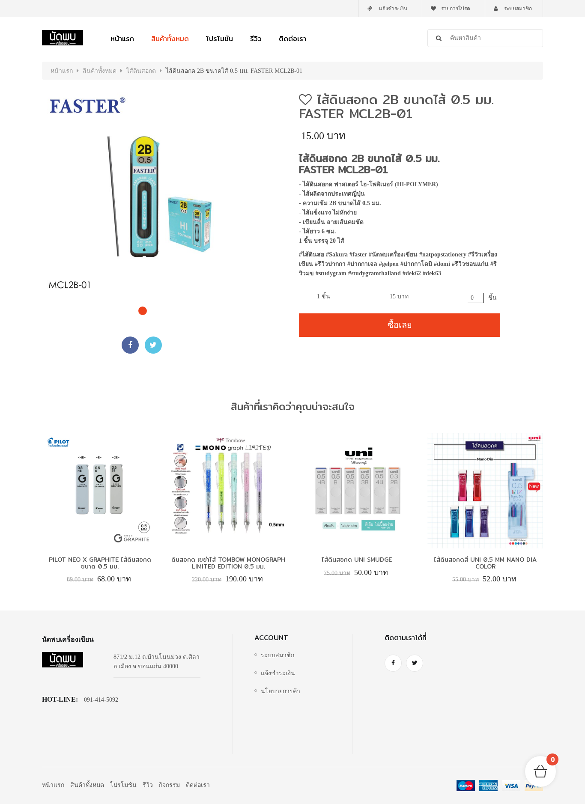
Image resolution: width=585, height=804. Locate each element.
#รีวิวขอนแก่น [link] (470, 264)
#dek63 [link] (433, 273)
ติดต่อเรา (292, 38)
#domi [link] (442, 264)
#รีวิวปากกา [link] (330, 264)
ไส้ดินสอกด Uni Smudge (357, 559)
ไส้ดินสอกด (141, 71)
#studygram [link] (331, 273)
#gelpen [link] (389, 264)
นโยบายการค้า (280, 691)
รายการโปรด (455, 9)
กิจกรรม (169, 785)
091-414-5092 (101, 700)
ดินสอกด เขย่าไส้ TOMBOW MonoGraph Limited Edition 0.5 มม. (228, 563)
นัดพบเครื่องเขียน (68, 639)
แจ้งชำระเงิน (392, 9)
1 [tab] (140, 309)
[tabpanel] (142, 193)
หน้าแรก (122, 38)
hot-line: (60, 699)
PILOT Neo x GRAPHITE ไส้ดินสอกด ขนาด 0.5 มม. (100, 563)
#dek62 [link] (412, 273)
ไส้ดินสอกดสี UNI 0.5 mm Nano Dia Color (485, 563)
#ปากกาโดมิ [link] (416, 264)
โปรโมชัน (219, 38)
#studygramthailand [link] (374, 273)
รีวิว (256, 38)
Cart (553, 760)
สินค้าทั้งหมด (170, 38)
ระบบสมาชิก (517, 9)
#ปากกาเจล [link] (362, 264)
